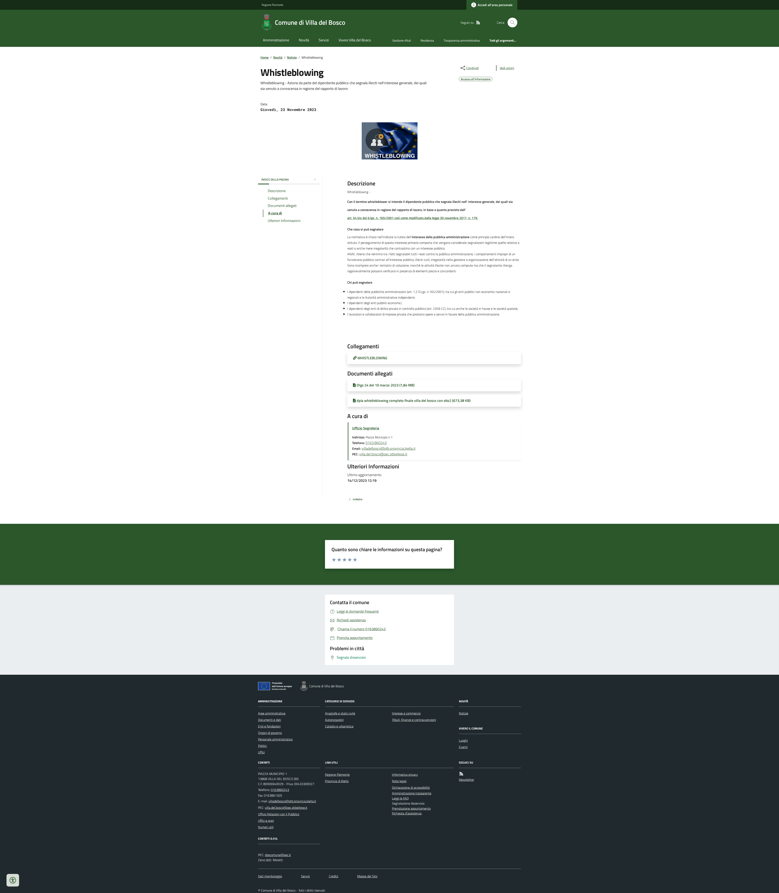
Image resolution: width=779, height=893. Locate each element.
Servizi (324, 40)
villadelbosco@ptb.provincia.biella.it (388, 448)
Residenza (427, 40)
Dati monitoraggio (270, 876)
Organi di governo (270, 732)
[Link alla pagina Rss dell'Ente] (461, 773)
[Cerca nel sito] (510, 22)
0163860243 (280, 789)
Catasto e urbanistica (339, 726)
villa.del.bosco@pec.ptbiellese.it (383, 454)
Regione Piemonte (272, 5)
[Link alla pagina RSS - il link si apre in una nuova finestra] (478, 22)
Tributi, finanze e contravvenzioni (414, 719)
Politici (262, 745)
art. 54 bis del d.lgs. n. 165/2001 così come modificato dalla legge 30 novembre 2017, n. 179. (412, 218)
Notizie (292, 57)
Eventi (463, 747)
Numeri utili (265, 827)
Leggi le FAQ (400, 798)
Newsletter (466, 779)
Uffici (261, 752)
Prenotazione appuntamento (411, 808)
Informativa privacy (405, 774)
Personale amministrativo (275, 739)
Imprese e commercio (406, 713)
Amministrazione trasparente (411, 793)
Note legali (399, 781)
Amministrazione (276, 40)
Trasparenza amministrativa (462, 40)
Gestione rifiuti (401, 40)
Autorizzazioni (334, 719)
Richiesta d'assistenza (407, 813)
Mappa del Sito (367, 876)
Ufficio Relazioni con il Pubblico (278, 814)
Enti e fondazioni (269, 726)
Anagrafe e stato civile (340, 713)
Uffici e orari (266, 820)
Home (264, 57)
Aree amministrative (271, 713)
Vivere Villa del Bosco (355, 40)
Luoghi (463, 740)
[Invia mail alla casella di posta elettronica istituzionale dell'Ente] (292, 801)
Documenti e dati (269, 719)
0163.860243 (376, 442)
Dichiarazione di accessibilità (411, 787)
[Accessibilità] (13, 880)
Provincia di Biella (337, 781)
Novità (304, 40)
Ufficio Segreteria (365, 428)
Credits (333, 876)
